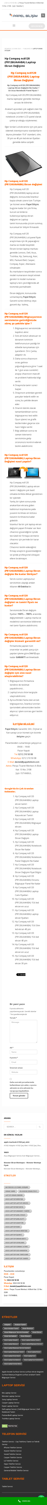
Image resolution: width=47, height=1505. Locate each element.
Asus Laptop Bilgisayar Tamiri (14, 1352)
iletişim (20, 736)
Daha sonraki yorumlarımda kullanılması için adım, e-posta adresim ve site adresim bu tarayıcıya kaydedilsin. (23, 1086)
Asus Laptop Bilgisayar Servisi (32, 1344)
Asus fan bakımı (10, 1336)
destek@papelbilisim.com (27, 761)
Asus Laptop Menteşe (14, 1199)
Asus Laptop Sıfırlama (14, 1243)
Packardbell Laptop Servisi (12, 1415)
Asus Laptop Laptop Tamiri (16, 1258)
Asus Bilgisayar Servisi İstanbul (16, 1332)
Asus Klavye (25, 1336)
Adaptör (7, 1325)
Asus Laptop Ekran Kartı (15, 1239)
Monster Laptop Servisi (11, 1396)
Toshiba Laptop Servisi (11, 1418)
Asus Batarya (28, 1328)
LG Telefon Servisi (11, 1461)
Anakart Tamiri (20, 1325)
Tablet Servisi (7, 1486)
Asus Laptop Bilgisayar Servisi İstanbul (17, 1348)
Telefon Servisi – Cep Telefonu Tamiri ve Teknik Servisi (20, 1443)
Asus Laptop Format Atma (16, 1247)
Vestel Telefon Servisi (12, 1454)
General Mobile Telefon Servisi (16, 1470)
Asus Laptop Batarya (14, 1207)
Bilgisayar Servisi (8, 1377)
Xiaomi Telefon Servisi (13, 1451)
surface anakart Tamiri (31, 1374)
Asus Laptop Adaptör (14, 1223)
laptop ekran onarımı (13, 1195)
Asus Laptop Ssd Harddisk (16, 1250)
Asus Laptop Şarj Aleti (14, 1219)
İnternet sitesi (16, 1068)
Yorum (13, 1018)
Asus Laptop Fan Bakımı (12, 1360)
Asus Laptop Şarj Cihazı (15, 1215)
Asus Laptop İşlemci (13, 1235)
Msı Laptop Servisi (9, 1393)
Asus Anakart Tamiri (11, 1328)
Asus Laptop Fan (29, 1356)
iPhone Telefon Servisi (13, 1447)
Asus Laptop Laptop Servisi (16, 1203)
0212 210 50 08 (25, 754)
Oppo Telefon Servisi (12, 1464)
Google (8, 788)
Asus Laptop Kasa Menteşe (16, 1231)
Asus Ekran (37, 1332)
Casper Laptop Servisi (10, 1403)
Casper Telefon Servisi (13, 1457)
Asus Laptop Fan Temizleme (16, 1254)
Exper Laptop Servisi (10, 1406)
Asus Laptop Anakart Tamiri (17, 1211)
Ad (11, 1047)
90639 (6, 1152)
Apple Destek (7, 1372)
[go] (39, 1127)
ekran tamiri (10, 1191)
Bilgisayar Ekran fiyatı (28, 1191)
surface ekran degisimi (34, 1372)
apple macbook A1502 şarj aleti (17, 1142)
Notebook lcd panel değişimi (16, 1187)
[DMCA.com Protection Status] (10, 1426)
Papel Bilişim (32, 204)
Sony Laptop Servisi (10, 1399)
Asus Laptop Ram (12, 1227)
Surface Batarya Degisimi (12, 1374)
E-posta (14, 1057)
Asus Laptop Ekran (34, 1352)
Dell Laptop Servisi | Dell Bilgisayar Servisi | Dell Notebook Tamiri (21, 1410)
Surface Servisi (19, 1372)
